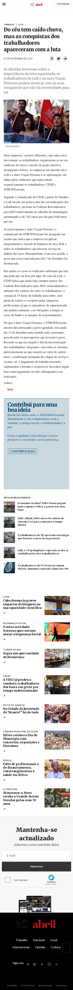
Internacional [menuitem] (21, 947)
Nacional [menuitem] (39, 940)
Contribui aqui (22, 451)
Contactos (60, 985)
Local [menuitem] (53, 940)
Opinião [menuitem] (40, 947)
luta (10, 389)
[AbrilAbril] (36, 928)
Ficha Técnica (28, 985)
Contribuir (12, 985)
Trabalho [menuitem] (22, 940)
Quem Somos (45, 985)
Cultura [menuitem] (55, 947)
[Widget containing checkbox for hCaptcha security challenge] (30, 880)
